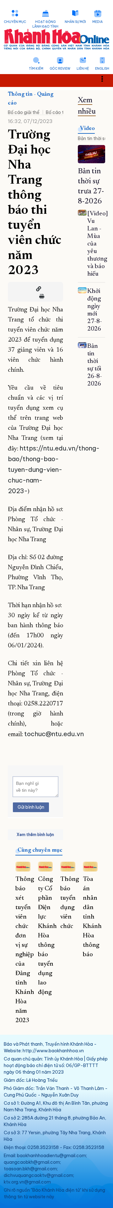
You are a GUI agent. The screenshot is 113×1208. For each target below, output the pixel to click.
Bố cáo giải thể (24, 112)
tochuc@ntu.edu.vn (54, 734)
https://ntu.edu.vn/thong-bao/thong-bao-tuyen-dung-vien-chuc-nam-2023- (54, 469)
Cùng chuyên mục (40, 850)
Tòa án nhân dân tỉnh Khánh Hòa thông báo (92, 917)
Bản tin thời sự (92, 138)
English (102, 69)
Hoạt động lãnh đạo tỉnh (45, 24)
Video (87, 129)
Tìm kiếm (36, 69)
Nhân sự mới (75, 22)
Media (97, 22)
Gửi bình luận (31, 807)
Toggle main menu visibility (105, 78)
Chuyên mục (15, 22)
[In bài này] (40, 296)
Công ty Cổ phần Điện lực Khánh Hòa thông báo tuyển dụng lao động (47, 935)
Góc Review (60, 69)
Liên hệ (83, 69)
